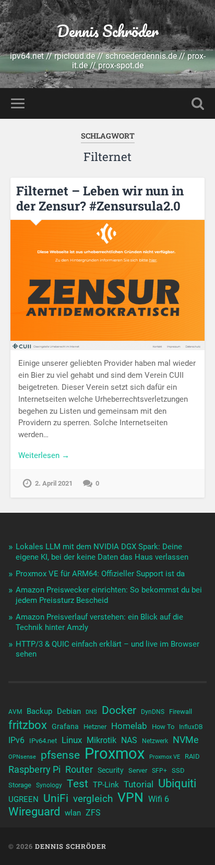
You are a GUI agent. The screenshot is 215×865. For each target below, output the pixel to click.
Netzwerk (155, 741)
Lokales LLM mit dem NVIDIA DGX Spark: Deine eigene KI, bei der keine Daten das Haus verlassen (102, 552)
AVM (15, 711)
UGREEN (23, 799)
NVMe (186, 739)
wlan (73, 813)
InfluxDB (190, 727)
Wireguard (34, 812)
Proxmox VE (164, 756)
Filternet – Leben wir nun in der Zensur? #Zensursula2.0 (100, 198)
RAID (192, 756)
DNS (91, 712)
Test (77, 783)
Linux (72, 740)
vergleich (93, 799)
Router (79, 769)
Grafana (65, 726)
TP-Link (106, 784)
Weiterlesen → (43, 455)
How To (163, 727)
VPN (130, 798)
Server (137, 770)
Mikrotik (101, 740)
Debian (69, 711)
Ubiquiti (177, 783)
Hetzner (94, 727)
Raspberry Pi (34, 769)
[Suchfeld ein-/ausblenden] (198, 103)
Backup (39, 711)
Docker (119, 710)
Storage (19, 785)
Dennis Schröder (108, 31)
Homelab (129, 726)
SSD (178, 770)
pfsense (60, 755)
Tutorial (138, 784)
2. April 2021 (54, 483)
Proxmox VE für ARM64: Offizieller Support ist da (100, 573)
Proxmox (115, 753)
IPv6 (16, 740)
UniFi (55, 798)
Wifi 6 (158, 799)
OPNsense (22, 756)
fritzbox (27, 725)
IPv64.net (43, 741)
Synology (49, 785)
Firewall (180, 711)
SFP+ (159, 770)
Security (111, 770)
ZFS (93, 813)
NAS (129, 740)
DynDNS (152, 711)
